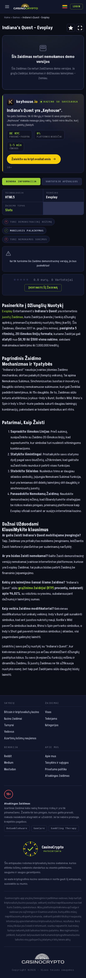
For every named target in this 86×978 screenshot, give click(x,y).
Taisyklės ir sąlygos (57, 763)
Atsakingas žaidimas (57, 776)
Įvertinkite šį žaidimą (43, 288)
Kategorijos (51, 725)
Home (7, 17)
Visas (48, 712)
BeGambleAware (16, 828)
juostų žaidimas (12, 317)
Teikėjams (51, 719)
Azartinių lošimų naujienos (20, 738)
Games (16, 17)
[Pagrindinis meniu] (7, 7)
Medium (8, 763)
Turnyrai (9, 725)
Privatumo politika (56, 769)
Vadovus (9, 732)
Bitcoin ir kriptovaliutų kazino (21, 712)
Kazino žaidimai (13, 719)
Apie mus (50, 756)
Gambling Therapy (64, 828)
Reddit (8, 756)
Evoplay (7, 311)
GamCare (39, 828)
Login (76, 6)
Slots (9, 210)
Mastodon (10, 769)
